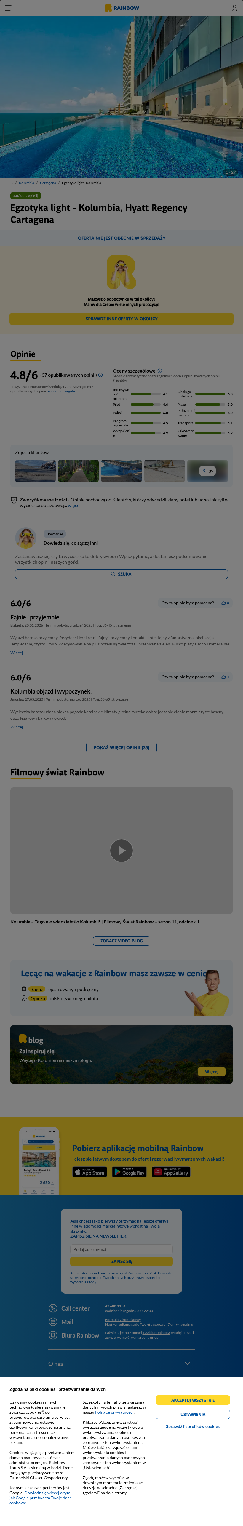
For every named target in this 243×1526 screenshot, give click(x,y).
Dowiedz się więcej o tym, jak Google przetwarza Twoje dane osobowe (40, 1497)
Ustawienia (203, 1415)
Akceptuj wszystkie (195, 1401)
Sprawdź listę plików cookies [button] (193, 1426)
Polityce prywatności (114, 1412)
